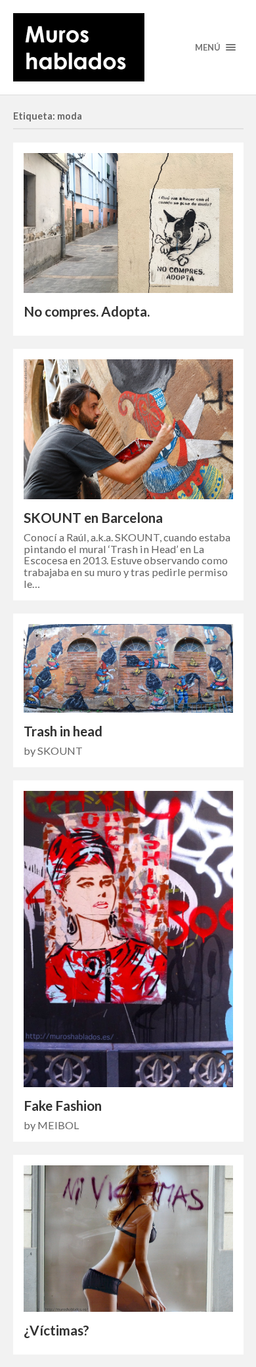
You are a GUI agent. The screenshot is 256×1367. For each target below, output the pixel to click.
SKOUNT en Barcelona (93, 518)
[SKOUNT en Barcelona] (128, 429)
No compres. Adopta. (87, 311)
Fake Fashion (63, 1105)
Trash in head (63, 731)
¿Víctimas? (56, 1330)
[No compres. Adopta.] (128, 223)
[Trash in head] (128, 668)
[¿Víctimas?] (128, 1238)
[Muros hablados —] (128, 47)
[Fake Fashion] (128, 939)
